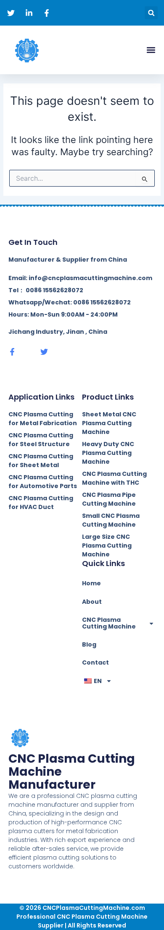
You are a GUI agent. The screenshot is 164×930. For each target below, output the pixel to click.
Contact (95, 662)
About (92, 601)
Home (91, 583)
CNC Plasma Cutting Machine (109, 623)
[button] (151, 12)
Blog (89, 644)
